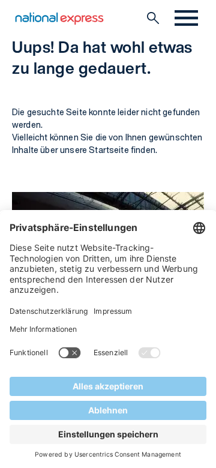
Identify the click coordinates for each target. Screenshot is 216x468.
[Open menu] (186, 18)
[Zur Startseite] (59, 18)
